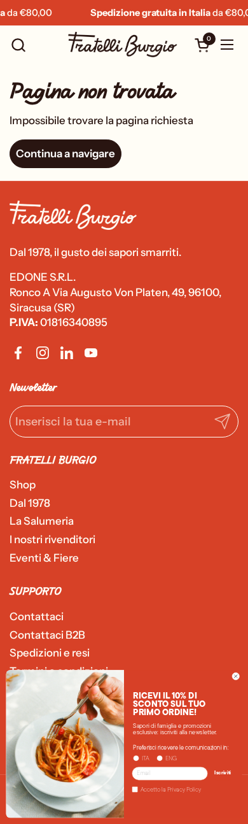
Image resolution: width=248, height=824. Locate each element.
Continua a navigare (65, 153)
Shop (23, 484)
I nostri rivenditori (52, 539)
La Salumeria (42, 521)
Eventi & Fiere (44, 557)
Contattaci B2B (47, 635)
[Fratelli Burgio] (122, 44)
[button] (18, 45)
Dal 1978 (30, 503)
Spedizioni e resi (50, 652)
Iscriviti (222, 773)
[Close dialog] (236, 676)
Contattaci (37, 616)
